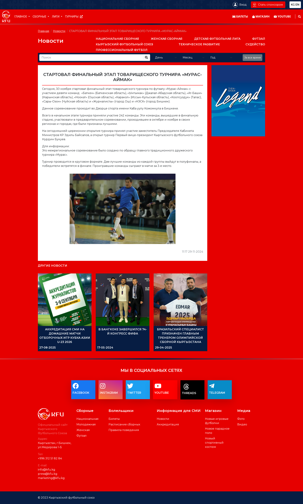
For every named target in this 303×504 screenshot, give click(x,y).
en (297, 4)
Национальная (87, 418)
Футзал (81, 435)
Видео (242, 424)
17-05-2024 (105, 347)
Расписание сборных (124, 424)
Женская (83, 430)
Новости (59, 31)
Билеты (114, 418)
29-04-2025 (163, 347)
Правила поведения (124, 430)
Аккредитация (168, 424)
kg (293, 4)
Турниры (72, 17)
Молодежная (86, 424)
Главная (43, 31)
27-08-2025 (47, 347)
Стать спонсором (270, 4)
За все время (252, 57)
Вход (243, 4)
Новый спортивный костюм (214, 443)
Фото (241, 418)
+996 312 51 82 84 (50, 458)
